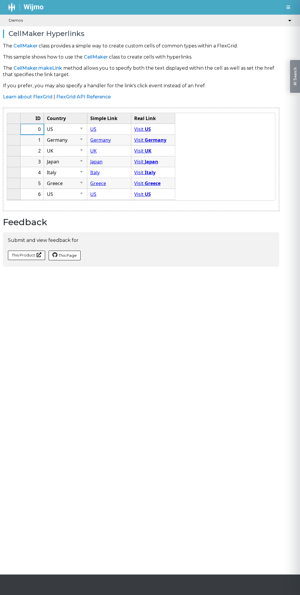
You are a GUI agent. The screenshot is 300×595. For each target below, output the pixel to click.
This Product (23, 255)
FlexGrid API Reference (83, 97)
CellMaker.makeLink (37, 68)
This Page (68, 255)
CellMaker (25, 46)
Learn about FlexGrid (27, 97)
